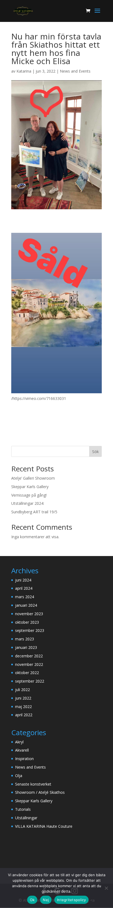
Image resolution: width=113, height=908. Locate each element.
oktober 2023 (27, 622)
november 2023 (29, 613)
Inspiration (24, 758)
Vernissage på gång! (29, 495)
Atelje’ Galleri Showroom (33, 478)
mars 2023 (24, 638)
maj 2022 (23, 706)
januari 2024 (26, 605)
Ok (32, 900)
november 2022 (29, 664)
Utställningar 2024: (27, 503)
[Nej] (106, 888)
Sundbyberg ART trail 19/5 (34, 511)
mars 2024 (24, 596)
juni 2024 (23, 580)
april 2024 (23, 588)
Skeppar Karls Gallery (30, 486)
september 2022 (29, 681)
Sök (95, 451)
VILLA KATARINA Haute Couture (43, 826)
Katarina (23, 71)
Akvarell (22, 750)
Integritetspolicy (71, 900)
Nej (46, 900)
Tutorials (23, 809)
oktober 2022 (27, 672)
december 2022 (29, 655)
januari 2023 (26, 647)
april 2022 (23, 714)
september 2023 (29, 630)
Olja (18, 775)
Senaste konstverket (33, 784)
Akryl (19, 741)
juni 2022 (23, 698)
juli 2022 (22, 689)
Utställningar (26, 817)
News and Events (75, 71)
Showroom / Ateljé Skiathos (40, 792)
